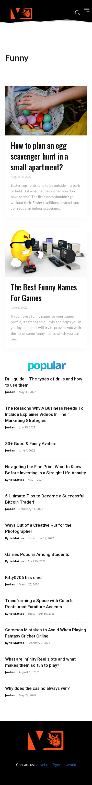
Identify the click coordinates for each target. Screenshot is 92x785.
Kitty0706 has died (23, 577)
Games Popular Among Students (37, 554)
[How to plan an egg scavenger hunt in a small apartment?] (46, 110)
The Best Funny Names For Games (44, 292)
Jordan (10, 392)
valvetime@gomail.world (56, 764)
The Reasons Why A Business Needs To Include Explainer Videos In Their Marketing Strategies (44, 414)
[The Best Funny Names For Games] (46, 252)
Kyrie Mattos (14, 480)
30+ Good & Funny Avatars (30, 443)
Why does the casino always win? (37, 688)
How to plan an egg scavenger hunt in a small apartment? (39, 156)
